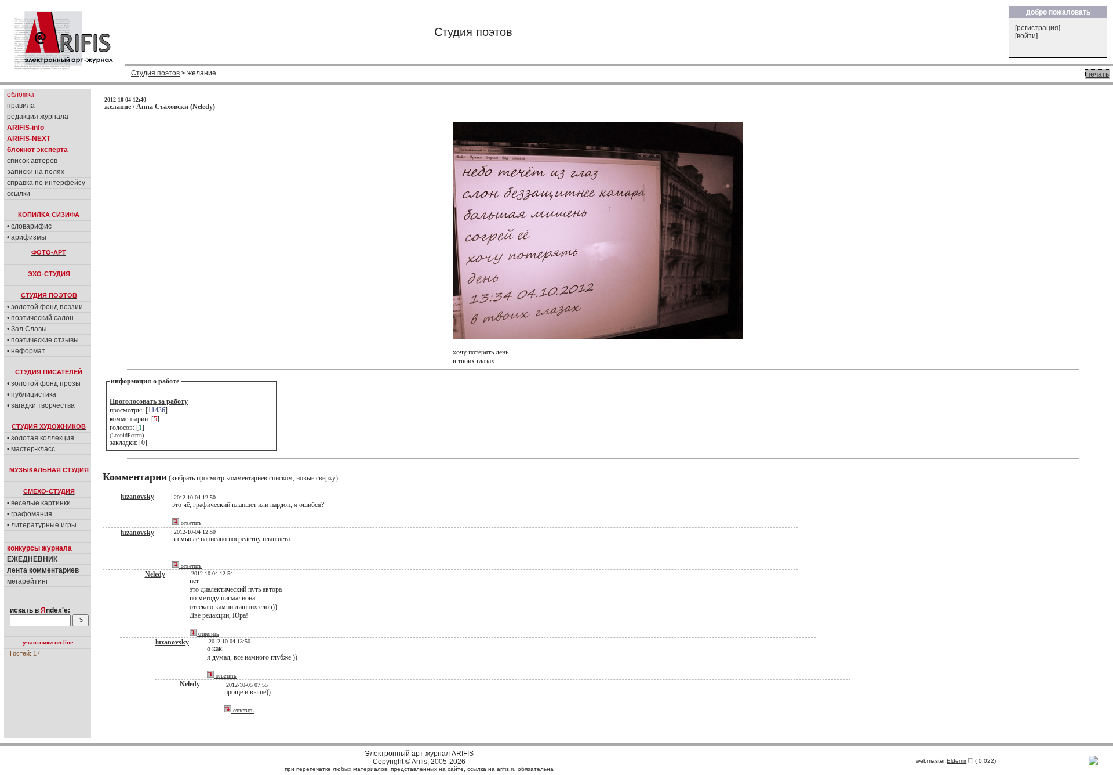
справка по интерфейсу (46, 183)
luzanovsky (137, 496)
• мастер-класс (31, 449)
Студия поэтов (155, 73)
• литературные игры (42, 525)
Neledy (202, 107)
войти (1026, 36)
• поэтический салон (40, 318)
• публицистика (31, 394)
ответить (190, 523)
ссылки (18, 194)
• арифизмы (26, 237)
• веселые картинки (39, 503)
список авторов (32, 161)
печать (1097, 74)
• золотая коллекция (40, 438)
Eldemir (956, 761)
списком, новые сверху (302, 478)
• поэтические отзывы (43, 340)
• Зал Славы (27, 329)
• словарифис (29, 226)
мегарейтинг (27, 581)
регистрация (1038, 28)
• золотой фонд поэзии (45, 307)
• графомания (29, 514)
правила (21, 106)
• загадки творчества (41, 405)
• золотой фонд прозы (44, 383)
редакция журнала (37, 117)
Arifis (419, 762)
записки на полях (35, 172)
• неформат (26, 351)
